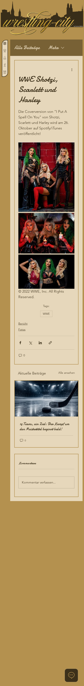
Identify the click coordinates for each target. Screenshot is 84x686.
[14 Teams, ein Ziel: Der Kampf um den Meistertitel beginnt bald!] (46, 399)
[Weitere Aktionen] (72, 69)
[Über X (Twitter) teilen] (30, 343)
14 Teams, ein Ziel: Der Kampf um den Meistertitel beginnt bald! (44, 426)
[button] (4, 50)
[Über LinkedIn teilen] (40, 343)
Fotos (21, 329)
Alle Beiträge (27, 48)
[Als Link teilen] (50, 343)
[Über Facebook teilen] (20, 343)
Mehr (53, 48)
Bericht (23, 323)
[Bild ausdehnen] (46, 177)
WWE (46, 314)
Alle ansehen (66, 373)
